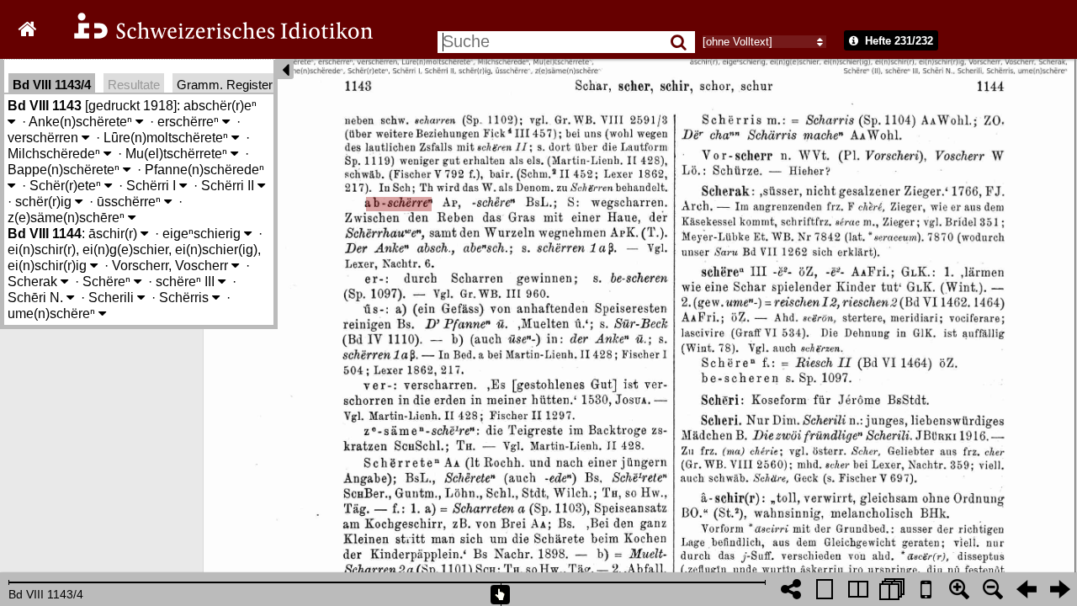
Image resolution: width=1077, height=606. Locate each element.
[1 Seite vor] (1060, 589)
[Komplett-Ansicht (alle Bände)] (892, 589)
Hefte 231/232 (897, 41)
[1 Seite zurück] (1026, 589)
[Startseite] (212, 36)
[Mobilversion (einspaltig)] (925, 589)
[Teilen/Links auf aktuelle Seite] (791, 589)
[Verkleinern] (993, 589)
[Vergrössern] (959, 589)
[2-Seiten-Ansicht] (858, 589)
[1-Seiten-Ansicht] (824, 589)
